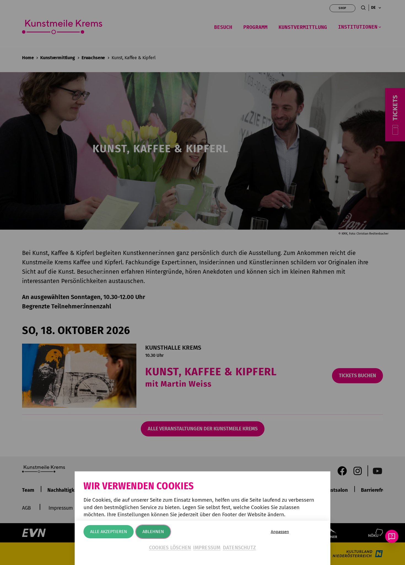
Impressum (206, 548)
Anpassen (280, 531)
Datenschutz (239, 548)
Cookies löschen (170, 548)
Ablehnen (153, 531)
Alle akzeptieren (108, 531)
